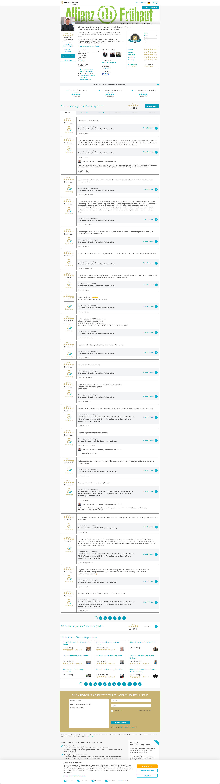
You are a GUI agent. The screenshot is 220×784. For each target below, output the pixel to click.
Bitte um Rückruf (118, 711)
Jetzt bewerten (68, 56)
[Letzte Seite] (140, 684)
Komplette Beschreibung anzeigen (88, 46)
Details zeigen (122, 781)
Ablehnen (147, 776)
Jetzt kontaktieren (151, 7)
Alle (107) (67, 113)
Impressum (67, 776)
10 (124, 684)
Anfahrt (82, 61)
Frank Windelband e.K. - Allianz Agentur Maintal (77, 643)
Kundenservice (132, 65)
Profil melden (90, 736)
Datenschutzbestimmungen (78, 776)
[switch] (78, 781)
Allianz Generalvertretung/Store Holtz (109, 669)
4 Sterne (146, 35)
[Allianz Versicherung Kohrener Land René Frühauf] (68, 24)
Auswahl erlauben (147, 770)
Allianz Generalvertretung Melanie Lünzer (108, 643)
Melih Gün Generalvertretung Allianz (109, 655)
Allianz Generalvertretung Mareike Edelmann (142, 656)
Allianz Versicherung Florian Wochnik (76, 655)
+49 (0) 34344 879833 (86, 70)
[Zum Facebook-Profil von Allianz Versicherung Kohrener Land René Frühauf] (103, 75)
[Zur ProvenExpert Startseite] (69, 3)
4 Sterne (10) (101, 113)
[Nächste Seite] (124, 618)
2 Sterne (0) (135, 113)
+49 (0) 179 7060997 (86, 71)
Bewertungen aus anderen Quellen (68, 45)
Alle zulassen (147, 766)
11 (130, 684)
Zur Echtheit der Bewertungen (68, 50)
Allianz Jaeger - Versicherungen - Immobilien (74, 670)
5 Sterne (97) (84, 113)
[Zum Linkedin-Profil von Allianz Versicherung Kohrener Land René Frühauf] (106, 75)
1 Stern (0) (152, 113)
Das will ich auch (141, 3)
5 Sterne (146, 33)
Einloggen (155, 3)
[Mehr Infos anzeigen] (135, 38)
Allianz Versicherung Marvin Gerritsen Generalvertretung (143, 670)
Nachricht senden (120, 722)
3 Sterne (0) (118, 113)
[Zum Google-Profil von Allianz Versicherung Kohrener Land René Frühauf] (108, 75)
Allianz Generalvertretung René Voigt (143, 642)
